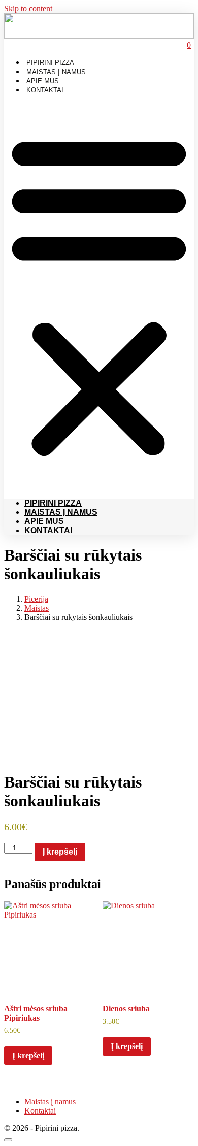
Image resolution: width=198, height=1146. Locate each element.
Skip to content (28, 8)
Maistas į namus (56, 72)
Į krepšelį (60, 851)
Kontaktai (44, 90)
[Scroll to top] (8, 1139)
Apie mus (42, 81)
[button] (99, 294)
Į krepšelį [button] (28, 1055)
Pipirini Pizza (50, 63)
